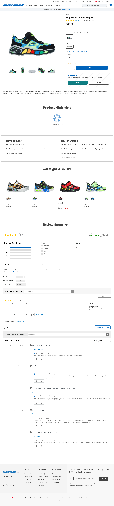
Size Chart (72, 51)
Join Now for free (66, 9)
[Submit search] (107, 334)
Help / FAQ (41, 474)
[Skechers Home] (13, 5)
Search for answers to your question (15, 334)
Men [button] (35, 6)
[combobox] (94, 5)
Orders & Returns (59, 1)
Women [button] (29, 6)
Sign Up (103, 479)
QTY (67, 67)
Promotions (27, 482)
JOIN (77, 82)
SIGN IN (98, 82)
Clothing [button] (49, 6)
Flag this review (40, 314)
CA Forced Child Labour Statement (48, 497)
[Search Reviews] (72, 291)
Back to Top (20, 321)
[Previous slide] (15, 9)
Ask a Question (103, 327)
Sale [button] (58, 6)
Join (4, 470)
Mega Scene (87, 202)
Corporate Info (56, 476)
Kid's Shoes (27, 479)
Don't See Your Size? (82, 51)
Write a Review (34, 235)
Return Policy (42, 479)
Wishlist (82, 1)
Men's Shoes (28, 476)
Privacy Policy (79, 485)
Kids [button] (41, 6)
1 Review (77, 20)
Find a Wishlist (42, 482)
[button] (90, 1)
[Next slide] (99, 9)
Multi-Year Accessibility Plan (66, 497)
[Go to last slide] (4, 39)
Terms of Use (88, 485)
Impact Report (56, 479)
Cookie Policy (25, 497)
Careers (54, 474)
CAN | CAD (100, 1)
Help (75, 1)
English (107, 1)
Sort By (95, 340)
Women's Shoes (29, 474)
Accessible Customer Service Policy (84, 497)
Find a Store (9, 476)
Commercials (56, 482)
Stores (69, 1)
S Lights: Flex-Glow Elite (39, 202)
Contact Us (41, 485)
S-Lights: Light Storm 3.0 (13, 202)
